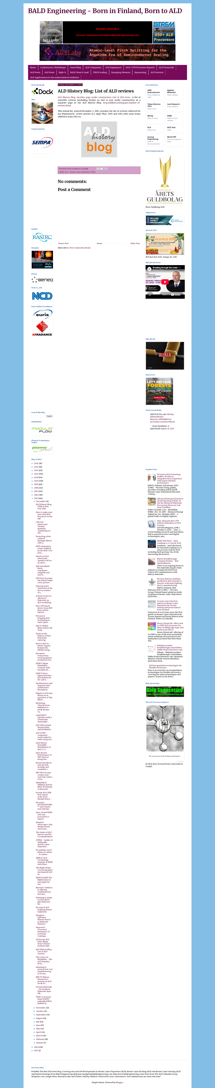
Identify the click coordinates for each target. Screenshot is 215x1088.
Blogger (119, 1082)
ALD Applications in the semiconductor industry (54, 77)
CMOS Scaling (100, 72)
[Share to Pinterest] (106, 169)
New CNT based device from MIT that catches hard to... (44, 609)
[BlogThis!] (100, 169)
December (41, 501)
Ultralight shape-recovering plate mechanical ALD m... (44, 871)
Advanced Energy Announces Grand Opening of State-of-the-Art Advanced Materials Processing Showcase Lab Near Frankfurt (170, 503)
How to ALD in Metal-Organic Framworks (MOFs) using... (43, 646)
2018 (36, 488)
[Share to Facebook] (104, 169)
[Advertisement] (42, 191)
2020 (36, 481)
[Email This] (97, 169)
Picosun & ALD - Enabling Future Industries (44, 909)
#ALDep (170, 414)
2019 (36, 484)
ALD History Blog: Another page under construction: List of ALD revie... (94, 97)
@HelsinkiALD (156, 417)
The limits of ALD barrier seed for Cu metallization (44, 834)
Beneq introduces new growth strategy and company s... (44, 766)
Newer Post (63, 243)
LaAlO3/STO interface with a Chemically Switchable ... (44, 718)
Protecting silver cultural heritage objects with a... (44, 539)
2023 (36, 470)
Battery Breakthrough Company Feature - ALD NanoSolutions (167, 561)
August (39, 1018)
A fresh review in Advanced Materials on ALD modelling (43, 599)
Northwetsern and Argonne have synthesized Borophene (44, 686)
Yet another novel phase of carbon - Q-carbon (44, 852)
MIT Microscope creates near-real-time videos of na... (44, 775)
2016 (36, 495)
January (40, 1043)
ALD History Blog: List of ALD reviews (44, 951)
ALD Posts (35, 72)
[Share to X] (102, 169)
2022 (36, 474)
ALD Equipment (113, 67)
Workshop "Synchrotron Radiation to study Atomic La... (43, 707)
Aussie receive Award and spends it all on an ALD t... (44, 559)
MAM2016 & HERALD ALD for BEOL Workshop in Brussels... (44, 785)
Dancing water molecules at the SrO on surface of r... (44, 589)
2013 (36, 1050)
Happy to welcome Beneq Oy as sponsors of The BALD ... (44, 696)
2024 (36, 467)
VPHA (93, 172)
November (41, 1008)
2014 (36, 1047)
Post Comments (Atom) (80, 248)
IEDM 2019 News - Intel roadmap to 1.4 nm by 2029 (169, 542)
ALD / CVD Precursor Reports (140, 67)
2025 (36, 463)
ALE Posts (49, 72)
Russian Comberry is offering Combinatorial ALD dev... (44, 890)
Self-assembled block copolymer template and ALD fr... (42, 570)
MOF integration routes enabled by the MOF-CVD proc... (44, 549)
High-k (62, 72)
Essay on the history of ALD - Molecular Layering (44, 636)
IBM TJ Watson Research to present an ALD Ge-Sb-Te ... (43, 980)
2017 (36, 491)
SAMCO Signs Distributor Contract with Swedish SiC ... (43, 666)
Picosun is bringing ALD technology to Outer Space (43, 619)
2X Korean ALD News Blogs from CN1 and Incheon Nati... (43, 942)
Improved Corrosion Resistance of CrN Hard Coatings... (43, 931)
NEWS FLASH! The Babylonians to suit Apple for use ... (44, 881)
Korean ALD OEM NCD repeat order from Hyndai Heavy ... (44, 795)
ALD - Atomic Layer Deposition (77, 172)
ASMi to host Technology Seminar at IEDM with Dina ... (44, 861)
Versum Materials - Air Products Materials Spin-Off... (44, 990)
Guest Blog (75, 67)
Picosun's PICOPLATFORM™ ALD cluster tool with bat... (44, 805)
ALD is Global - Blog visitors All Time (44, 628)
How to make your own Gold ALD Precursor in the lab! (44, 515)
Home (33, 67)
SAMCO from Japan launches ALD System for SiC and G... (43, 676)
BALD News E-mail (79, 72)
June (38, 1025)
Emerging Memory (120, 72)
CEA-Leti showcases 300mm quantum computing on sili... (43, 527)
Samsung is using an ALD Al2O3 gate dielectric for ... (44, 900)
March (39, 1035)
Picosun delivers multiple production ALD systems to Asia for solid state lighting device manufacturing (169, 582)
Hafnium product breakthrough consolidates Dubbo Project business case (170, 647)
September (41, 1015)
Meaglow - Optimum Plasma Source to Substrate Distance (43, 919)
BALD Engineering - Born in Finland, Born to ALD (105, 11)
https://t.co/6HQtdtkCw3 (160, 419)
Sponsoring (140, 72)
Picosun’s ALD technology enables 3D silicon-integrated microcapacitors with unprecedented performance (169, 478)
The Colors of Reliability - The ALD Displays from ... (44, 960)
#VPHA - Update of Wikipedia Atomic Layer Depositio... (44, 843)
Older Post (135, 243)
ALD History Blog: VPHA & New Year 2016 (44, 506)
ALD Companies (93, 67)
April (38, 1032)
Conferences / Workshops (53, 67)
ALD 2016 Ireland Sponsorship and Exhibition (43, 727)
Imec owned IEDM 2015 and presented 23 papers (44, 815)
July (38, 1022)
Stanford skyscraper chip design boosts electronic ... (44, 825)
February (40, 1039)
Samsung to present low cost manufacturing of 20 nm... (44, 970)
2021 (36, 477)
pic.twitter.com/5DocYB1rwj (162, 422)
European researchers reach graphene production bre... (44, 656)
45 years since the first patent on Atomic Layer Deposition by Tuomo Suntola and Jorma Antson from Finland (169, 605)
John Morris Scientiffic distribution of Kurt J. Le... (43, 746)
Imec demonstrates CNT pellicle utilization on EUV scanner (169, 523)
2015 (36, 498)
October (40, 1011)
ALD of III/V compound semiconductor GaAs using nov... (44, 736)
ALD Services (157, 72)
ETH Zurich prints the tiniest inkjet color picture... (44, 580)
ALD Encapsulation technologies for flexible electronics (165, 666)
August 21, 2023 (167, 428)
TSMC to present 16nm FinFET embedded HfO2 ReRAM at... (44, 1000)
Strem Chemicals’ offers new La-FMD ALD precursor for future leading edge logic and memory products (170, 626)
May (38, 1029)
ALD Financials (166, 67)
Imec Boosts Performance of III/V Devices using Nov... (44, 756)
